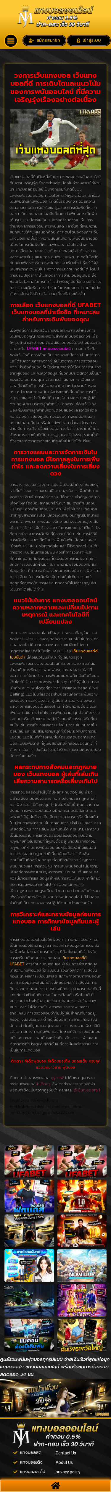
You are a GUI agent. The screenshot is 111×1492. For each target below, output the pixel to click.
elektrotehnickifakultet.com (35, 1106)
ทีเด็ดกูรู (43, 1084)
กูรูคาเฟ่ (57, 1077)
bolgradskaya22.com (54, 1112)
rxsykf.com (19, 1100)
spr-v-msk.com (44, 1100)
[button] (11, 41)
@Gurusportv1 (87, 1090)
